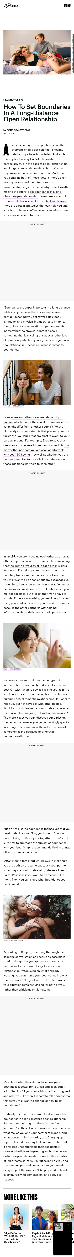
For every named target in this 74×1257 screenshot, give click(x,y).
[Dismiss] (68, 1225)
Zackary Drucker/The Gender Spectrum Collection (72, 53)
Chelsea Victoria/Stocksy (13, 941)
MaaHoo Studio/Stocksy (12, 669)
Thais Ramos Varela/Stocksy (13, 406)
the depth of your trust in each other (33, 565)
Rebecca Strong (18, 130)
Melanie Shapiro (56, 200)
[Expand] (57, 1225)
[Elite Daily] (10, 5)
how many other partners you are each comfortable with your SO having (36, 450)
